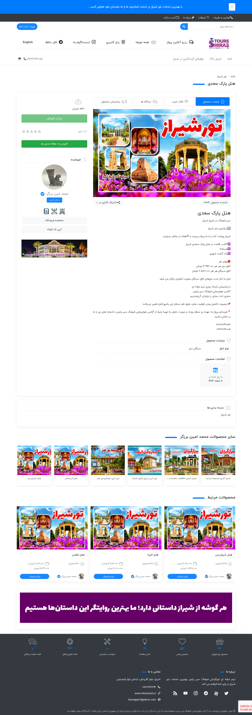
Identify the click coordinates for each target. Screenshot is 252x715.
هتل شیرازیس (223, 555)
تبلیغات (202, 17)
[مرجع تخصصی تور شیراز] (219, 42)
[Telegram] (206, 694)
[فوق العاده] (39, 131)
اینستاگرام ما (81, 42)
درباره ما (187, 17)
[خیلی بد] (23, 131)
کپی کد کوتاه (54, 229)
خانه (229, 59)
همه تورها (142, 42)
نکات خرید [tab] (177, 102)
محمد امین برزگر (57, 194)
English (28, 42)
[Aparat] (216, 693)
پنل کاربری (113, 42)
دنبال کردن (54, 200)
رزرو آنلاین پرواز (177, 42)
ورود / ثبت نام (27, 26)
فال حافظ (51, 42)
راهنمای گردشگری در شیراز (188, 59)
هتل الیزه (152, 555)
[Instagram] (196, 694)
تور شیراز (222, 76)
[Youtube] (185, 694)
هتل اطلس (78, 555)
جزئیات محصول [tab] (211, 102)
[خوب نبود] (27, 131)
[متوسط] (31, 131)
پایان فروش (54, 118)
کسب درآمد (169, 17)
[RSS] (175, 694)
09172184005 (35, 59)
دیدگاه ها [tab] (146, 102)
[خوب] (35, 131)
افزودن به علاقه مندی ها (54, 144)
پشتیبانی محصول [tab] (110, 102)
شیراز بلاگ (215, 59)
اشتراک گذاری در (107, 202)
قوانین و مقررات (221, 17)
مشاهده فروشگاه (54, 220)
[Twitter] (226, 694)
